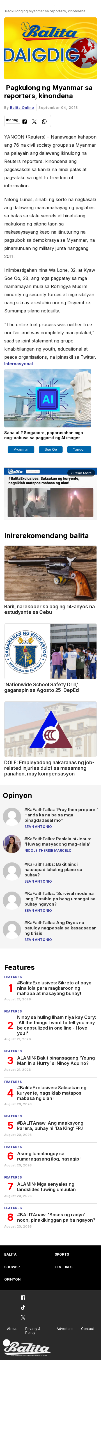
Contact (87, 1329)
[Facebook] (24, 122)
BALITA (10, 1254)
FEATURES (63, 1267)
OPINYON (12, 1279)
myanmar (21, 450)
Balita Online (22, 107)
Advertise (65, 1329)
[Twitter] (34, 122)
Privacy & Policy (32, 1331)
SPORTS (62, 1254)
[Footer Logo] (26, 1348)
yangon (79, 450)
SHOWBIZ (12, 1267)
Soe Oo (51, 450)
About (12, 1329)
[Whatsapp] (44, 122)
